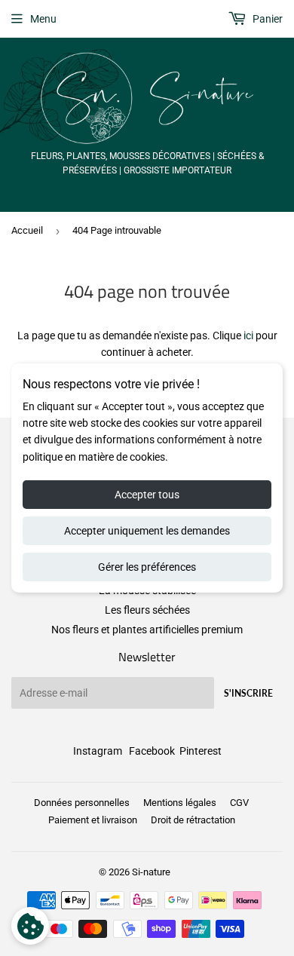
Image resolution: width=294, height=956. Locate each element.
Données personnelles (82, 802)
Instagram (97, 751)
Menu (43, 19)
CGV (239, 802)
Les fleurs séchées (147, 610)
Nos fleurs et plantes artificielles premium (147, 630)
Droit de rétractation (193, 820)
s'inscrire (248, 693)
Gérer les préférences (147, 567)
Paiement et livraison (92, 820)
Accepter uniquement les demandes (147, 531)
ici (248, 335)
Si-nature (151, 872)
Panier (266, 19)
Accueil (27, 230)
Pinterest (200, 751)
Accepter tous (147, 495)
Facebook (152, 751)
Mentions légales (179, 802)
